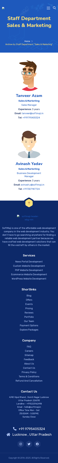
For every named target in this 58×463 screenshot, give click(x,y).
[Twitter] (29, 444)
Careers (29, 351)
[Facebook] (37, 444)
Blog (29, 295)
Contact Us (29, 368)
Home (27, 41)
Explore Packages (29, 329)
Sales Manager (29, 105)
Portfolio (29, 317)
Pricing (29, 308)
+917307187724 (31, 189)
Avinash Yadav (29, 163)
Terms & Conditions (29, 376)
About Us (29, 363)
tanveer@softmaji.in (33, 113)
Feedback (29, 359)
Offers (29, 300)
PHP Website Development (29, 270)
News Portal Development (29, 261)
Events (29, 304)
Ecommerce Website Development (29, 274)
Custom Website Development (29, 266)
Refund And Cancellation (29, 380)
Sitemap (29, 355)
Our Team (29, 321)
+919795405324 (31, 117)
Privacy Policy (29, 372)
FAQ (29, 346)
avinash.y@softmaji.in (32, 184)
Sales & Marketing (29, 101)
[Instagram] (21, 444)
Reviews (29, 312)
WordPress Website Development (29, 278)
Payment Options (29, 325)
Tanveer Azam (29, 95)
